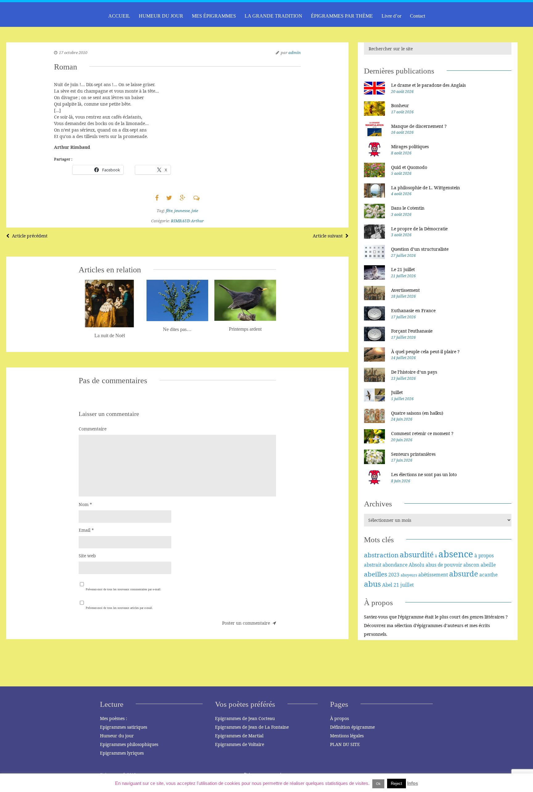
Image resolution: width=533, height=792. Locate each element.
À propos (339, 718)
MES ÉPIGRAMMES (214, 16)
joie (195, 210)
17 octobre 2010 (73, 52)
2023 (393, 574)
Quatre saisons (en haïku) (417, 413)
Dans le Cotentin (407, 208)
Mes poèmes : (113, 718)
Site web (87, 556)
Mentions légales (347, 736)
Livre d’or (391, 16)
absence (455, 554)
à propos (484, 555)
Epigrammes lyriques (122, 753)
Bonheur (400, 105)
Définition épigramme (352, 727)
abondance (394, 564)
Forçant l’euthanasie (411, 331)
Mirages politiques (410, 146)
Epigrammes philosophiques (129, 744)
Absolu (416, 564)
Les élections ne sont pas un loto (424, 474)
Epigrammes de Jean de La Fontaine (252, 727)
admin (294, 52)
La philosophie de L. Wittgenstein (425, 188)
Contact (417, 16)
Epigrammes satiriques (123, 727)
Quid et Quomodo (409, 167)
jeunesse (182, 210)
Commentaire (92, 429)
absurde (463, 573)
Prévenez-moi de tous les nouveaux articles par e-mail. (119, 608)
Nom (85, 504)
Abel (387, 584)
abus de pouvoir (444, 564)
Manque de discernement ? (419, 126)
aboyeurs (409, 575)
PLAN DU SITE (345, 744)
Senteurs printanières (413, 454)
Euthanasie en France (413, 310)
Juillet (397, 392)
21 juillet (404, 584)
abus (372, 584)
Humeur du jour (117, 736)
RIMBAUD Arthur (187, 221)
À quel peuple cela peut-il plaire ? (425, 351)
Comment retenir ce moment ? (422, 433)
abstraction (381, 555)
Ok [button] (378, 784)
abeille (488, 564)
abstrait (372, 564)
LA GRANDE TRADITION (273, 16)
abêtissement (433, 574)
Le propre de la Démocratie (419, 229)
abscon (471, 564)
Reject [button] (396, 783)
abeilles (375, 574)
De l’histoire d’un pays (414, 372)
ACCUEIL (119, 16)
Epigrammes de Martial (239, 736)
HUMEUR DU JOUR (161, 16)
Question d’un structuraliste (419, 249)
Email (86, 530)
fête (169, 210)
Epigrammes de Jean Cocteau (245, 718)
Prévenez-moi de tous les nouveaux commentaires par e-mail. (123, 589)
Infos (412, 783)
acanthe (488, 574)
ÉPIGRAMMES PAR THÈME (342, 16)
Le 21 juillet (403, 269)
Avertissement (405, 290)
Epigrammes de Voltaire (239, 744)
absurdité (417, 554)
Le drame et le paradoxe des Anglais (428, 85)
